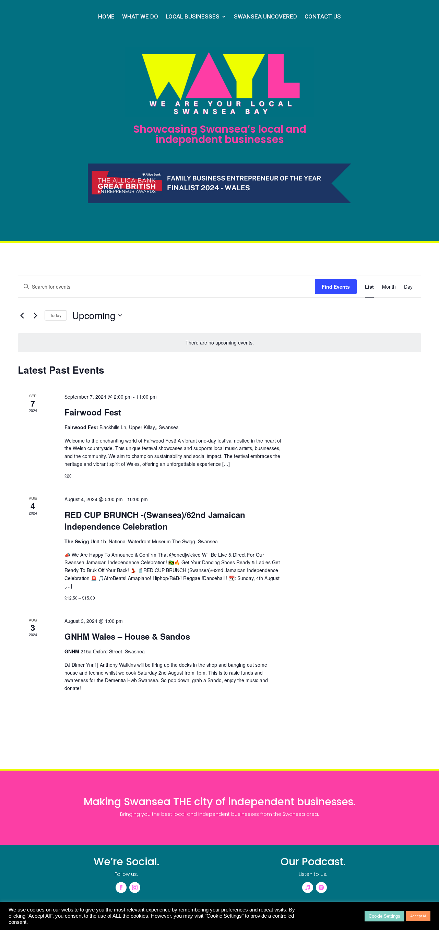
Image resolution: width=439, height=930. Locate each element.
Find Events (336, 286)
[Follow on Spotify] (321, 887)
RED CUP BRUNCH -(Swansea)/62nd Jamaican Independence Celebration (154, 520)
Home (106, 17)
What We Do (140, 17)
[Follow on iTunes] (307, 887)
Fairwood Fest (92, 412)
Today (55, 315)
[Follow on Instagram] (134, 887)
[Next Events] (35, 315)
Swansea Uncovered (265, 17)
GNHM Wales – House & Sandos (127, 636)
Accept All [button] (418, 916)
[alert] (219, 342)
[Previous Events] (22, 315)
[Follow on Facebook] (121, 887)
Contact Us (323, 17)
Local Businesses (193, 17)
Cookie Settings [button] (384, 916)
